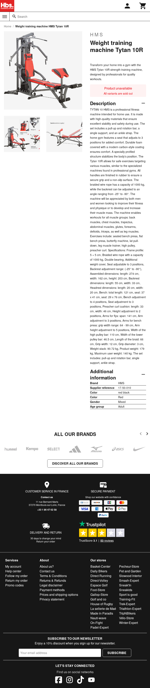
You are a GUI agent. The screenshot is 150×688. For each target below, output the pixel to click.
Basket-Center (100, 566)
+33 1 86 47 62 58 (47, 509)
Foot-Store (97, 590)
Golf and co (98, 599)
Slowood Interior (130, 575)
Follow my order (16, 575)
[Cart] (143, 6)
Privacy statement (52, 599)
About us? (47, 566)
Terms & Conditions (53, 575)
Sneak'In (125, 585)
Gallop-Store (99, 594)
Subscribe (116, 652)
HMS (97, 34)
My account (13, 566)
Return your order (45, 541)
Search (22, 16)
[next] (147, 434)
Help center (13, 571)
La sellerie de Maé (103, 608)
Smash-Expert (129, 580)
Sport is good (128, 594)
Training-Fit (127, 599)
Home (7, 26)
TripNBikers (127, 613)
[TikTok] (80, 680)
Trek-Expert (127, 604)
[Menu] (4, 16)
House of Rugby (101, 604)
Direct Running (100, 575)
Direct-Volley (99, 580)
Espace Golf (98, 585)
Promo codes (14, 585)
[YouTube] (91, 680)
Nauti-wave (98, 618)
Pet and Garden (130, 571)
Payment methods (52, 590)
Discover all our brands (75, 463)
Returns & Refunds (53, 580)
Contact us (47, 497)
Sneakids (125, 590)
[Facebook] (58, 680)
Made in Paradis (101, 613)
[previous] (141, 434)
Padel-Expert (99, 627)
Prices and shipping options (59, 594)
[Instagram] (69, 680)
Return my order (16, 580)
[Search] (14, 16)
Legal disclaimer (51, 585)
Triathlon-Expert (130, 608)
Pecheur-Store (129, 566)
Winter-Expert (128, 622)
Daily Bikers (98, 571)
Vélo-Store (126, 618)
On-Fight (96, 622)
